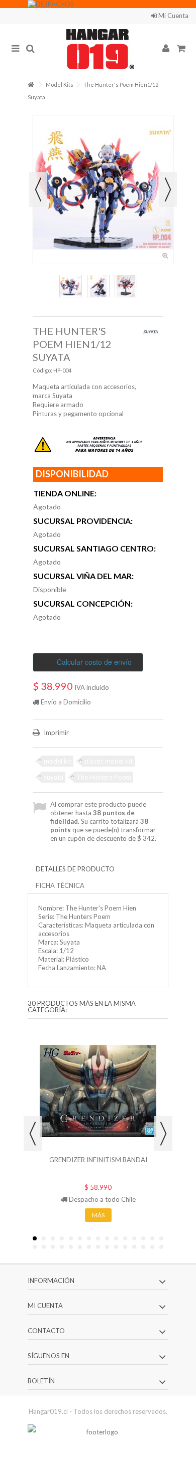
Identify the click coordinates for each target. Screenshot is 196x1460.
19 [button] (62, 1247)
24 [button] (107, 1247)
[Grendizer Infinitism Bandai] (98, 1091)
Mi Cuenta (172, 16)
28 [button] (143, 1247)
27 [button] (134, 1247)
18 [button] (53, 1247)
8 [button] (98, 1238)
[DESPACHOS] (98, 4)
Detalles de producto (75, 869)
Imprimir (55, 732)
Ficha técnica (60, 885)
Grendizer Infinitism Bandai (98, 1160)
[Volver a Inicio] (31, 85)
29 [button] (152, 1247)
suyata (53, 777)
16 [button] (35, 1247)
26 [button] (125, 1247)
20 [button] (71, 1247)
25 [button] (116, 1247)
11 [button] (125, 1238)
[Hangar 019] (98, 49)
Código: (42, 370)
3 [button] (53, 1238)
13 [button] (143, 1238)
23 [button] (98, 1247)
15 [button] (161, 1238)
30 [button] (161, 1247)
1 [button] (35, 1238)
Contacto (146, 15)
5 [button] (71, 1238)
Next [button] (163, 1133)
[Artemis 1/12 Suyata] (70, 286)
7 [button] (89, 1238)
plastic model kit (108, 761)
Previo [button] (38, 189)
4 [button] (62, 1238)
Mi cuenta (45, 1306)
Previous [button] (33, 1133)
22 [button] (89, 1247)
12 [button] (134, 1238)
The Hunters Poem (103, 777)
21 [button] (80, 1247)
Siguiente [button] (168, 189)
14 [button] (152, 1238)
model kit (57, 761)
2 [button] (44, 1238)
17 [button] (44, 1247)
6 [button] (80, 1238)
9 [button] (107, 1238)
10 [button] (116, 1238)
